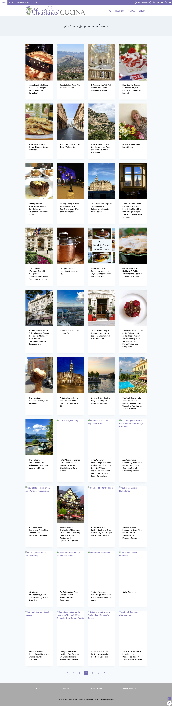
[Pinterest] (158, 2)
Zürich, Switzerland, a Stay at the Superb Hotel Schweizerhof (100, 400)
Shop (142, 11)
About (11, 2)
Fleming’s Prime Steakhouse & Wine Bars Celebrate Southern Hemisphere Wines (38, 209)
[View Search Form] (110, 11)
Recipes (119, 11)
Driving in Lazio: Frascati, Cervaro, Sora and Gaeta (38, 400)
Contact (35, 2)
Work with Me (23, 2)
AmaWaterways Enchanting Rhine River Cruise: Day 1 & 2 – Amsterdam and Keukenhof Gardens (132, 532)
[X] (166, 2)
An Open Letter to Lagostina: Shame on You (69, 271)
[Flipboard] (170, 2)
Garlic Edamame (129, 592)
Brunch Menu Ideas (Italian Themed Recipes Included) (39, 147)
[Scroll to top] (167, 680)
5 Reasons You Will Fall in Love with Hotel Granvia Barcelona (101, 87)
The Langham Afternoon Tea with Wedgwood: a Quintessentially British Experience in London (38, 273)
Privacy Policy (129, 688)
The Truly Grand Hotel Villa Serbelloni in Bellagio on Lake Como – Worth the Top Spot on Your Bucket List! (132, 403)
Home (3, 2)
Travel (131, 11)
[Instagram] (153, 2)
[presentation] (39, 62)
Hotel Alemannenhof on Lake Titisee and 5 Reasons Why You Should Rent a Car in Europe (70, 465)
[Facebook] (162, 2)
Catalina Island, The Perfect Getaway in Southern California (99, 654)
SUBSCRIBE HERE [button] (142, 2)
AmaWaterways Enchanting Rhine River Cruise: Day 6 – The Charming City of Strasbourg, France (132, 465)
